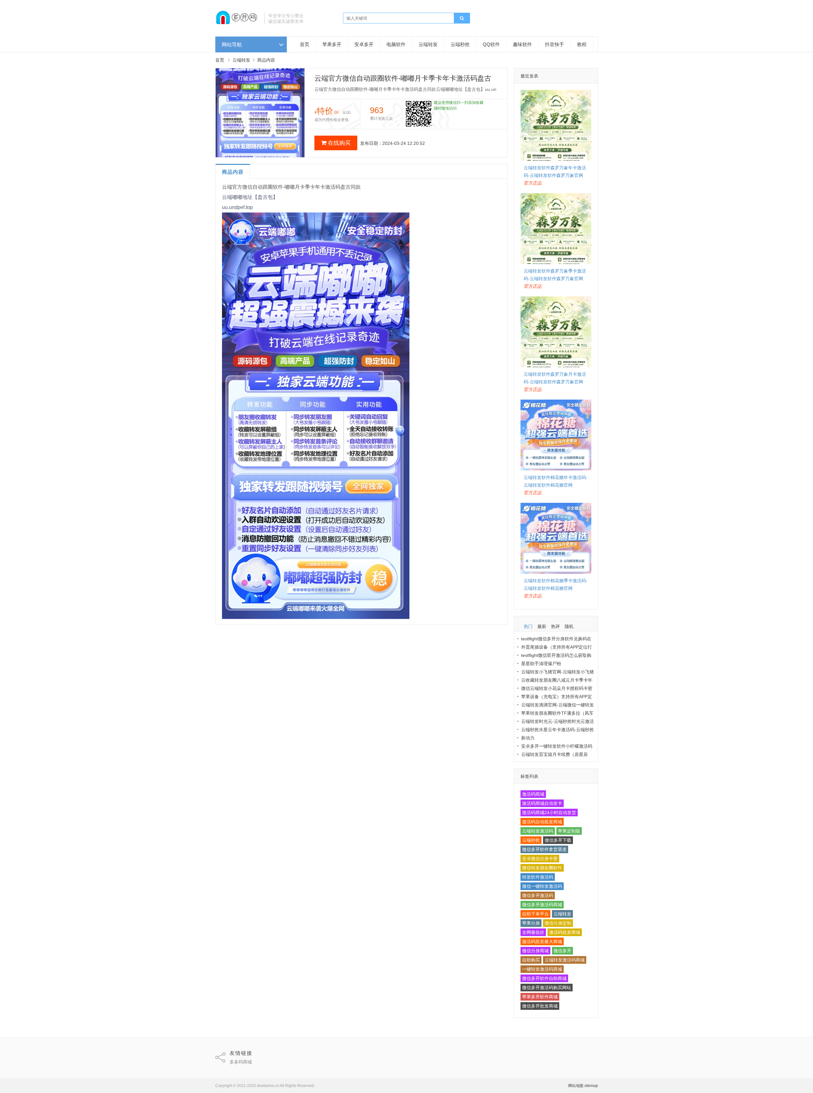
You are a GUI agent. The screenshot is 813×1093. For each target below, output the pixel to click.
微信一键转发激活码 (542, 886)
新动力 (527, 737)
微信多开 (562, 950)
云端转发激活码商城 (565, 959)
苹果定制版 (569, 830)
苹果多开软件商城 (540, 996)
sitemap (591, 1085)
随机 (569, 626)
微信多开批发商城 (540, 1006)
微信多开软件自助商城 (544, 978)
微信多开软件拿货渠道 (544, 849)
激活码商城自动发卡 (542, 803)
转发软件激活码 (537, 877)
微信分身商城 (535, 950)
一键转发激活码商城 (542, 969)
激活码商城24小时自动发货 (549, 812)
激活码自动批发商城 (542, 821)
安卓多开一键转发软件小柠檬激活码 (556, 746)
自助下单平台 (535, 913)
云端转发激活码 (537, 830)
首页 (304, 44)
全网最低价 (533, 932)
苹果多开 (331, 44)
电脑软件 (396, 44)
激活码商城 (533, 794)
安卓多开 (363, 44)
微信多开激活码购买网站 (546, 987)
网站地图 (575, 1085)
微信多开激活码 (537, 895)
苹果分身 (531, 923)
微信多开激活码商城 (542, 904)
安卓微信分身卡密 (540, 858)
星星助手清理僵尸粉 (541, 663)
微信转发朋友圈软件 (542, 867)
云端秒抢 (460, 44)
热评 (555, 626)
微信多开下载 (558, 840)
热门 (528, 626)
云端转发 (428, 44)
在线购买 (339, 143)
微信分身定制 (558, 923)
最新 (541, 626)
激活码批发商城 (564, 932)
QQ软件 (491, 44)
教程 (582, 44)
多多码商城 (241, 1061)
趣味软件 (522, 44)
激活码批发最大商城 (542, 941)
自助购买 (531, 959)
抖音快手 (554, 44)
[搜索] (462, 18)
